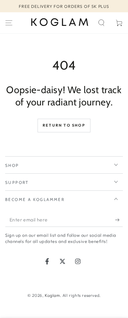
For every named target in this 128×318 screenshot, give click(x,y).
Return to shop (64, 125)
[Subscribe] (119, 220)
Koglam (52, 295)
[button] (101, 23)
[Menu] (9, 23)
